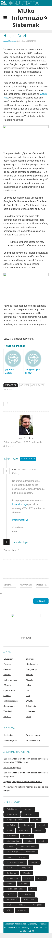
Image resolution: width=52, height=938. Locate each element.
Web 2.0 (7, 716)
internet (22, 857)
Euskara (7, 664)
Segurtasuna (9, 706)
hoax (9, 857)
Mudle (28, 878)
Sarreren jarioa (33, 735)
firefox (29, 841)
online (28, 685)
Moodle (29, 680)
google (10, 846)
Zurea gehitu (28, 459)
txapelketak (29, 900)
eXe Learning (32, 664)
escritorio (23, 831)
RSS (28, 695)
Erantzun (41, 469)
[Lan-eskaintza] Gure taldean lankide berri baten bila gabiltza (25, 774)
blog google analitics (16, 820)
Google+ (10, 446)
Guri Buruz (26, 638)
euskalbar (11, 836)
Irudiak (34, 862)
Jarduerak (11, 873)
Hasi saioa (8, 735)
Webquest (37, 905)
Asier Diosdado (9, 41)
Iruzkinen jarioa (10, 740)
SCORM (30, 701)
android (28, 809)
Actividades (12, 809)
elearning (30, 659)
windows (22, 910)
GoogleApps (37, 385)
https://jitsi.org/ (19, 504)
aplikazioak (12, 815)
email (9, 831)
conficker (11, 825)
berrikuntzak (30, 815)
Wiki (9, 910)
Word (28, 716)
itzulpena (26, 868)
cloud (35, 820)
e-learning (27, 825)
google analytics (28, 846)
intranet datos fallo (15, 862)
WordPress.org (33, 740)
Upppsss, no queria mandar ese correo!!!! (22, 781)
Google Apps (12, 852)
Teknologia (31, 706)
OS (27, 690)
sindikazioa (27, 894)
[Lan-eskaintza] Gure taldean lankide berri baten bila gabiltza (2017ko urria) (25, 760)
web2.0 (22, 905)
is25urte (10, 868)
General (24, 385)
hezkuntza (30, 852)
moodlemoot (12, 878)
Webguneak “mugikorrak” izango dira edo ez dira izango (25, 788)
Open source (9, 690)
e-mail (42, 825)
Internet (9, 389)
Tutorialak (7, 711)
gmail (41, 841)
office (40, 878)
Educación (8, 659)
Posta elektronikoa (15, 889)
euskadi (38, 831)
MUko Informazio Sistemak (26, 17)
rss (32, 889)
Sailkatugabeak (10, 701)
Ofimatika (7, 685)
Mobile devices (10, 680)
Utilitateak (30, 711)
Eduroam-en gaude (12, 767)
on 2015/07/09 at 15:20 (27, 470)
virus (9, 905)
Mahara (29, 674)
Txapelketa (12, 900)
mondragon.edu (9, 7)
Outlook (7, 695)
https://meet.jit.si (20, 520)
